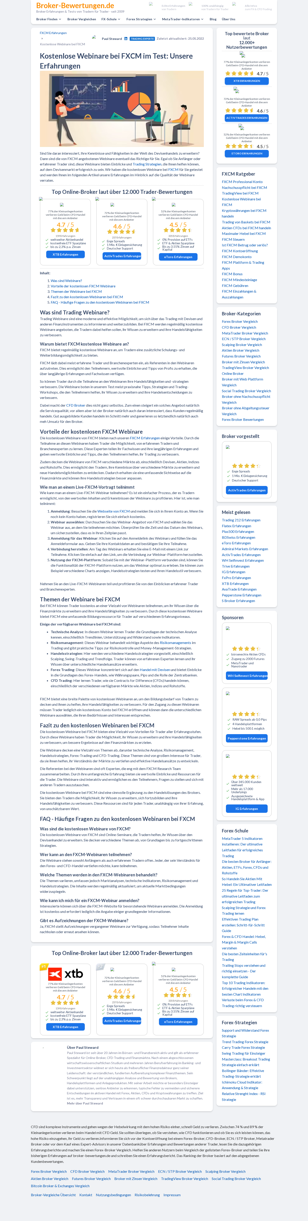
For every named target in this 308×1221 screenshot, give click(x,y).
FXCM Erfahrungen (53, 33)
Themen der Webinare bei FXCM (76, 291)
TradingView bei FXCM (240, 193)
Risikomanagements (175, 642)
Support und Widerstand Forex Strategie (245, 1033)
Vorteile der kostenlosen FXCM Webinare (83, 286)
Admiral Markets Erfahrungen (245, 549)
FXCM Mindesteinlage (239, 279)
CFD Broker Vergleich (239, 327)
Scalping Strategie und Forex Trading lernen (244, 910)
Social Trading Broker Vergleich (246, 391)
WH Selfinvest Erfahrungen (243, 560)
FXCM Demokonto (237, 256)
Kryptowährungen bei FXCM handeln (244, 213)
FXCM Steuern (233, 239)
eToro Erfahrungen (178, 257)
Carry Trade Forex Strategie (243, 1047)
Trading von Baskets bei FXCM (246, 222)
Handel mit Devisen (155, 669)
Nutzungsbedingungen (113, 1195)
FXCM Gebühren (235, 285)
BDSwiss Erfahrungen (238, 537)
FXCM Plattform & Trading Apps (243, 265)
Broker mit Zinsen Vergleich (243, 362)
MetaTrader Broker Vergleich (245, 333)
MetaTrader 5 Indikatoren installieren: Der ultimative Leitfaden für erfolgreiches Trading (242, 847)
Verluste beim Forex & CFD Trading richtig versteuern (243, 1003)
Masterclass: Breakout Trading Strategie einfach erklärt (246, 1062)
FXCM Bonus (232, 274)
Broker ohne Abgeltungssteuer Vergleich (245, 411)
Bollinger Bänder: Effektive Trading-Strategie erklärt (243, 1073)
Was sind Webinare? (66, 280)
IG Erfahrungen (233, 572)
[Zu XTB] (65, 205)
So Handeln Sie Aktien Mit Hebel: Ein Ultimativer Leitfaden (247, 882)
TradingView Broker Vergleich (245, 367)
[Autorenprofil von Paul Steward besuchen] (126, 39)
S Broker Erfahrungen (238, 600)
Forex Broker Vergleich (240, 321)
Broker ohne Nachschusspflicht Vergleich (246, 399)
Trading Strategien (147, 164)
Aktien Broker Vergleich (240, 350)
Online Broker (233, 373)
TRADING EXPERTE (142, 38)
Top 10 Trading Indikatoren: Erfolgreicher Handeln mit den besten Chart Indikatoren (245, 988)
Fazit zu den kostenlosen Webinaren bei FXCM (87, 297)
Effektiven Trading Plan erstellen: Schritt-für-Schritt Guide (243, 925)
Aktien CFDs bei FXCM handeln (246, 228)
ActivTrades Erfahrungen (122, 256)
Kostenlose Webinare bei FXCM (241, 202)
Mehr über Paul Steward (85, 1103)
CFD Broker (75, 405)
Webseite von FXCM (113, 511)
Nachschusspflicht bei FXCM (244, 187)
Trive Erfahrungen (236, 566)
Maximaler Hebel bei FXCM (244, 233)
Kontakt (85, 1195)
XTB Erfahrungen (65, 254)
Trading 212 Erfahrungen (241, 520)
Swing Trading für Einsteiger (243, 1053)
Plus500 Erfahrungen (238, 531)
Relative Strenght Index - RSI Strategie (244, 1096)
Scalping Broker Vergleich (242, 344)
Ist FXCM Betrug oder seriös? (245, 245)
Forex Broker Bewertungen (243, 419)
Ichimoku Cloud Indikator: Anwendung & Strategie (242, 1085)
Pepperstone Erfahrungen (241, 595)
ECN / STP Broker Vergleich (244, 339)
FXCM (173, 169)
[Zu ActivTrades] (121, 206)
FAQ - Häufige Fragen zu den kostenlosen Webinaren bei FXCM (100, 302)
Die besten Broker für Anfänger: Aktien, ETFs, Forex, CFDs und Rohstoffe (246, 867)
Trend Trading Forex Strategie (245, 1042)
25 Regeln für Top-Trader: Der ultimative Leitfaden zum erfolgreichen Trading (245, 896)
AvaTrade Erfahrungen (239, 589)
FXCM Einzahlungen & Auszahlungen (239, 294)
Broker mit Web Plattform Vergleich (242, 382)
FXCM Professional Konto (242, 181)
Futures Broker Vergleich (241, 356)
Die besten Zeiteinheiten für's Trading (244, 957)
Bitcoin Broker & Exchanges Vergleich (60, 1186)
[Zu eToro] (178, 205)
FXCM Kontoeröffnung (240, 251)
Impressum (172, 1195)
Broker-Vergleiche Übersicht (53, 1195)
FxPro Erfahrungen (236, 577)
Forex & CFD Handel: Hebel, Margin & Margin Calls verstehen (244, 942)
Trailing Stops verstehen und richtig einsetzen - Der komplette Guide (243, 971)
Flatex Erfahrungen (236, 526)
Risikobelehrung (147, 1195)
